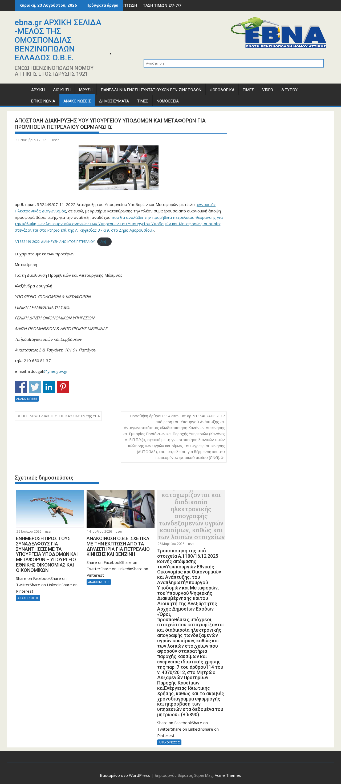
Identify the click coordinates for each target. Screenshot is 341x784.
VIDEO (267, 90)
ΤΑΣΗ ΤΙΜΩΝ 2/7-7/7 (143, 5)
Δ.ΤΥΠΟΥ (289, 90)
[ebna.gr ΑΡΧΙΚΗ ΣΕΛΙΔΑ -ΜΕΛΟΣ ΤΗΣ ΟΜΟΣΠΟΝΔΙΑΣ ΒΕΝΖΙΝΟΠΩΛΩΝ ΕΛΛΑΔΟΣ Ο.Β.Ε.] (20, 91)
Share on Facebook (21, 387)
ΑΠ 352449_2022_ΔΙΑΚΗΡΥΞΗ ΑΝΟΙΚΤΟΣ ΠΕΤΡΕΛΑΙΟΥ (55, 241)
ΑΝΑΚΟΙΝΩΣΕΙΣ (77, 101)
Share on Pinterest (63, 387)
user (55, 140)
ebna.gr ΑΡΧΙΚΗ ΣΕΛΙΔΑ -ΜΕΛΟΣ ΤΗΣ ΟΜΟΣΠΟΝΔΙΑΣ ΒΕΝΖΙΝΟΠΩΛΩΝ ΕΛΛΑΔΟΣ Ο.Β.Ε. (58, 40)
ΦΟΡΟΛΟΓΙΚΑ (222, 90)
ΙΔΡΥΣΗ (85, 90)
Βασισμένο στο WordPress (125, 775)
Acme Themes (228, 775)
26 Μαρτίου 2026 (171, 543)
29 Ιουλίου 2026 (29, 531)
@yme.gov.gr (56, 371)
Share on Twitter (35, 387)
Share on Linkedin (49, 387)
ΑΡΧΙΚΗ (38, 90)
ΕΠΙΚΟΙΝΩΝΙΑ (43, 101)
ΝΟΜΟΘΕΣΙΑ (168, 101)
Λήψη (104, 241)
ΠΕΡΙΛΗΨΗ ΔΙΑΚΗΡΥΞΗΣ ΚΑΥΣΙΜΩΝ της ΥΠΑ (60, 415)
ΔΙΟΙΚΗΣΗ (62, 90)
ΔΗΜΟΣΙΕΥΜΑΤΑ (114, 101)
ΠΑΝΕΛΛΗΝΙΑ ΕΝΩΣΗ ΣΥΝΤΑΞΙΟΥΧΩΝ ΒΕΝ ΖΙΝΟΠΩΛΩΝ (151, 90)
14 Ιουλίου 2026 (99, 531)
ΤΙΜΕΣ (248, 90)
